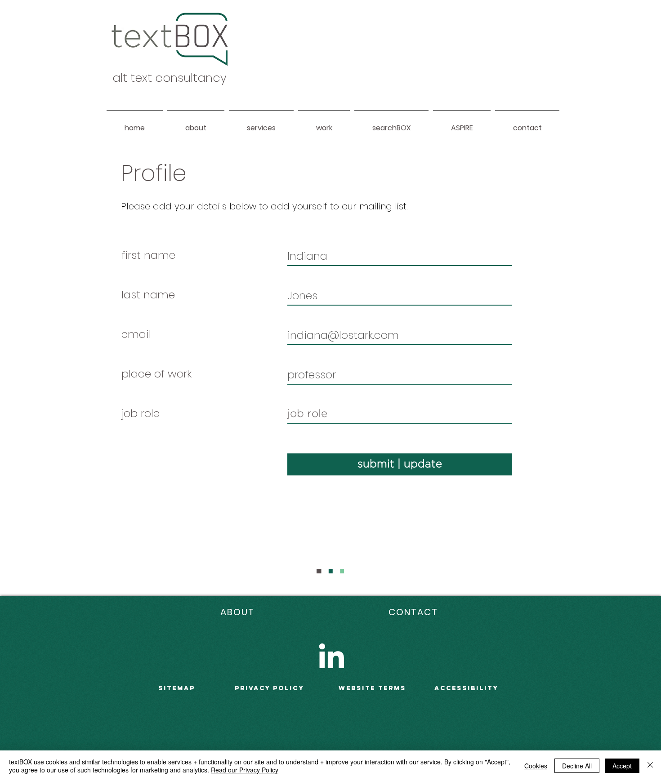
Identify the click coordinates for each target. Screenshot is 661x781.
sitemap (176, 688)
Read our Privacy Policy (244, 769)
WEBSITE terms (372, 688)
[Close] (650, 766)
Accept (622, 765)
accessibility (466, 688)
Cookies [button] (535, 765)
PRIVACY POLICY (269, 688)
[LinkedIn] (331, 656)
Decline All (577, 765)
